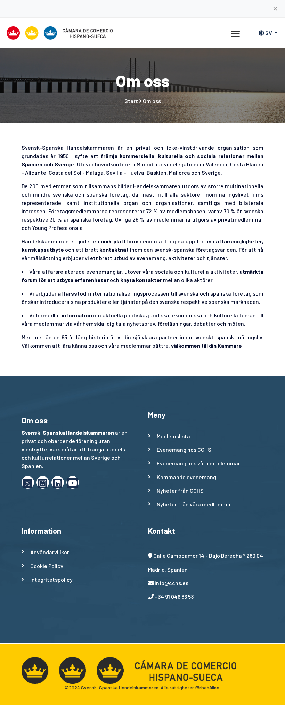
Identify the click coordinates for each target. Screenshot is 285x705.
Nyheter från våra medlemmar (195, 504)
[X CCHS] (28, 482)
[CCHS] (72, 482)
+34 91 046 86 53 (174, 596)
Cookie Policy (46, 566)
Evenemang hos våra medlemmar (198, 463)
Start (131, 101)
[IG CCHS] (42, 482)
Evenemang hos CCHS (184, 449)
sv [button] (268, 33)
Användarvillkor (49, 552)
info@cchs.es (171, 583)
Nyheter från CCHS (180, 490)
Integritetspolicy (51, 579)
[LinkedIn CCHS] (57, 482)
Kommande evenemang (186, 477)
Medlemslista (173, 436)
